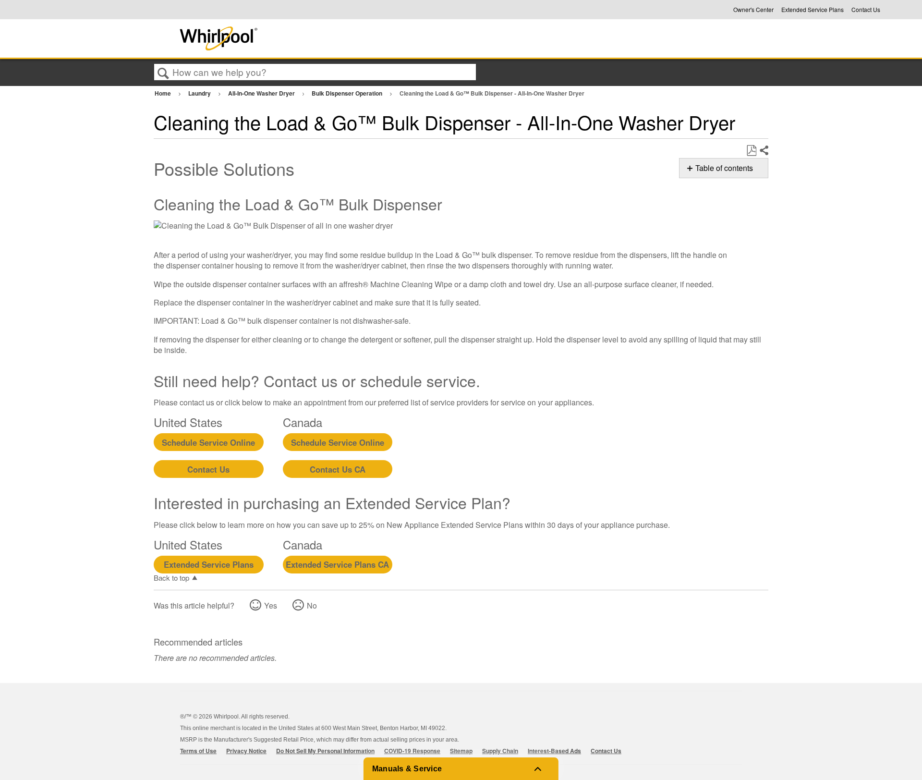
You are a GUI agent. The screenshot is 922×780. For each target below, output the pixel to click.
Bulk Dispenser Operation (348, 93)
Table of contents (724, 167)
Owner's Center (753, 9)
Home (163, 93)
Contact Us (865, 9)
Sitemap (461, 750)
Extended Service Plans (812, 9)
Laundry (200, 93)
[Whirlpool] (289, 38)
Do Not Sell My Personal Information (325, 750)
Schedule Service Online (208, 442)
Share (763, 151)
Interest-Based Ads (554, 750)
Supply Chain (500, 750)
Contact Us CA (337, 469)
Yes (270, 605)
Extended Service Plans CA (337, 564)
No (312, 605)
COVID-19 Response (412, 750)
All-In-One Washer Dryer (262, 93)
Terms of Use (198, 750)
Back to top (171, 577)
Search (163, 72)
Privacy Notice (246, 750)
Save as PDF (751, 151)
